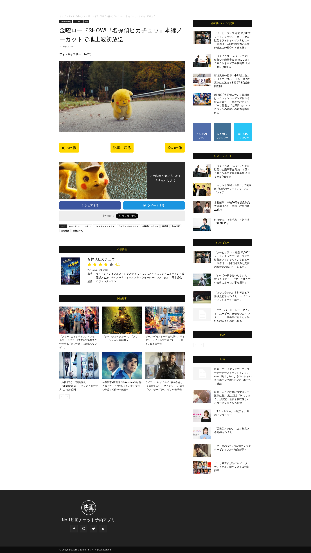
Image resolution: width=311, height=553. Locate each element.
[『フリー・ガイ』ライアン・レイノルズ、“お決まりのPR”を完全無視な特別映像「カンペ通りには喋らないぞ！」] (79, 320)
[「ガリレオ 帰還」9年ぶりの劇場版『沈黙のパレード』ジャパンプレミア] (202, 189)
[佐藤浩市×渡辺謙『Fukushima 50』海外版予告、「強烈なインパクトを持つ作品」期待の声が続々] (122, 365)
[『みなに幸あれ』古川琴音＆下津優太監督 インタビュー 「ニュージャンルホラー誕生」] (202, 297)
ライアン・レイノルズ (128, 226)
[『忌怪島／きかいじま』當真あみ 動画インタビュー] (202, 433)
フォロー (222, 124)
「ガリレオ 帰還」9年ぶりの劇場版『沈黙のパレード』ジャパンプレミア (232, 189)
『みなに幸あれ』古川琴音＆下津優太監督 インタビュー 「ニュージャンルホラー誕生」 (232, 296)
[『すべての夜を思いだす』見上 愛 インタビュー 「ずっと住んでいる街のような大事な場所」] (202, 280)
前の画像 (69, 148)
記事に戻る (122, 148)
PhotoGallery (76, 16)
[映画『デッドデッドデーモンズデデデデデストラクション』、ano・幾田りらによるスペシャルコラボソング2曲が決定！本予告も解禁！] (202, 373)
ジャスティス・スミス (104, 226)
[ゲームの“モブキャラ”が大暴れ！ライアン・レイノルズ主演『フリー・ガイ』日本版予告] (165, 320)
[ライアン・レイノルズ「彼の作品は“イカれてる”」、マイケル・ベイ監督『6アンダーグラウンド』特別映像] (165, 365)
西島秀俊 (65, 230)
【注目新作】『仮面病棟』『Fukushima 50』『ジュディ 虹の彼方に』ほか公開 (78, 386)
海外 (86, 21)
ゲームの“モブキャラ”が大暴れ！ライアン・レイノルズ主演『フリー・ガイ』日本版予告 (165, 340)
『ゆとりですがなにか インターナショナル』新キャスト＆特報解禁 (232, 467)
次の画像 (175, 148)
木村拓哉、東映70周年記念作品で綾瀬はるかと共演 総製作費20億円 (232, 206)
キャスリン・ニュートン (80, 226)
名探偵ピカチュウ (150, 226)
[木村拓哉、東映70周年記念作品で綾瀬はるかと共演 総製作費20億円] (202, 207)
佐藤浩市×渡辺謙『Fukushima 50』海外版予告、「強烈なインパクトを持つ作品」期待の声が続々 (121, 386)
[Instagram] (83, 528)
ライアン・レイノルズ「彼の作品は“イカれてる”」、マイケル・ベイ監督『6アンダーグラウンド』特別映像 (165, 386)
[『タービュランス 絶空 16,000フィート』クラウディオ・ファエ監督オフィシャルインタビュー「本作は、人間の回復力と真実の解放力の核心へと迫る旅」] (202, 37)
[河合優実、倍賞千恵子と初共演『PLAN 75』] (202, 224)
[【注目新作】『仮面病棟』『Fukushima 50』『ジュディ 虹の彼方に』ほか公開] (79, 365)
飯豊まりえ (78, 230)
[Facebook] (74, 528)
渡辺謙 (165, 226)
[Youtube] (103, 528)
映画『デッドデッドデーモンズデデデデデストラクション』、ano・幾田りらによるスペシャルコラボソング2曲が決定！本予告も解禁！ (232, 376)
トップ (62, 16)
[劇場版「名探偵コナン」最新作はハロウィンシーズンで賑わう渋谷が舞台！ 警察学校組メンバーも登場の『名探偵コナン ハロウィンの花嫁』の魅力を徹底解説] (202, 99)
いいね (202, 124)
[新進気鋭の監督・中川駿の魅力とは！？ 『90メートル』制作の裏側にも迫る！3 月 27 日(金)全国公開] (202, 80)
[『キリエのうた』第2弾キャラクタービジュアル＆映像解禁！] (202, 450)
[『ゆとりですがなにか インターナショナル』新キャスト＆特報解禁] (202, 467)
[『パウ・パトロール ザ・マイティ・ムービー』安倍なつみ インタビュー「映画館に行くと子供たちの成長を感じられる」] (202, 314)
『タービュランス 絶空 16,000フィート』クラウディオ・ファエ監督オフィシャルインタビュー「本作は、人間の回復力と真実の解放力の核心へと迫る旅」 (232, 40)
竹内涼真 (176, 226)
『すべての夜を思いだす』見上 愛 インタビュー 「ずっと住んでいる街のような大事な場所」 (232, 279)
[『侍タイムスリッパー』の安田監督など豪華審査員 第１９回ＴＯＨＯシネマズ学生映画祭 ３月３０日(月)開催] (202, 60)
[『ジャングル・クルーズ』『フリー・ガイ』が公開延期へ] (122, 320)
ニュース (78, 21)
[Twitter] (93, 528)
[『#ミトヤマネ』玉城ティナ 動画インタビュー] (202, 415)
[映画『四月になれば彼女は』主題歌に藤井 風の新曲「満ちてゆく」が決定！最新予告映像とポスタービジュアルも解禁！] (202, 396)
